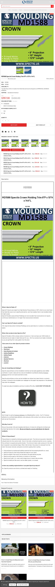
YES (5, 111)
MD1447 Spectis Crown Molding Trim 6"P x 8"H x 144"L (17, 158)
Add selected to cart (17, 149)
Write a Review (50, 78)
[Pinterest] (14, 131)
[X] (11, 131)
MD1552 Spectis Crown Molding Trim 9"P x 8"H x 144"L (17, 162)
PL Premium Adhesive (18, 415)
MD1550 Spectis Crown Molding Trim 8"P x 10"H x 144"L (17, 153)
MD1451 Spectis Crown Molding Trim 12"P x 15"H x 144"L (17, 171)
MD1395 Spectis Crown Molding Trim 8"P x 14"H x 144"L (17, 166)
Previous (1, 509)
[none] (27, 39)
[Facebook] (2, 131)
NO (4, 113)
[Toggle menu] (2, 2)
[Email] (5, 131)
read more (3, 568)
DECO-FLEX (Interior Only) (10, 106)
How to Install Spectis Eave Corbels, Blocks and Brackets (39, 561)
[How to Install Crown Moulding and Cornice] (27, 398)
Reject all (12, 584)
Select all (5, 149)
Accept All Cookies (23, 584)
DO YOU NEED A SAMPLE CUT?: (9, 108)
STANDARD (6, 103)
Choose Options (7, 155)
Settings (5, 584)
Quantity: (4, 117)
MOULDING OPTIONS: (9, 101)
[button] (40, 125)
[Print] (8, 131)
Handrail (6, 359)
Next (53, 509)
